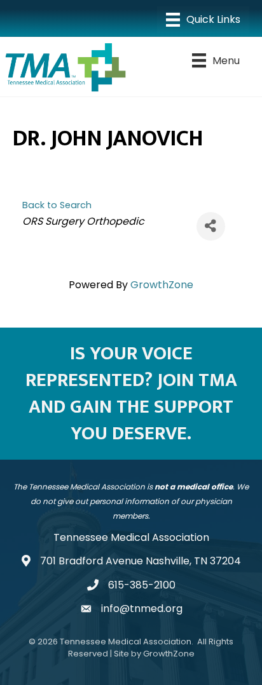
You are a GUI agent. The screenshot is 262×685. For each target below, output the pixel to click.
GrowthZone (161, 284)
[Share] (211, 226)
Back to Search (57, 205)
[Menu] (203, 19)
